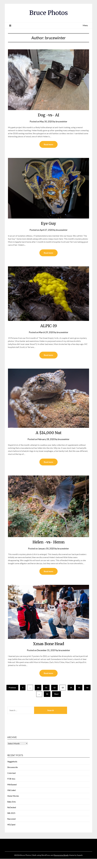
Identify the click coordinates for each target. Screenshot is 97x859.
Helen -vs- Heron (49, 542)
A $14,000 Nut (49, 432)
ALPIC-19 (48, 325)
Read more (48, 144)
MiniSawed (12, 784)
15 (79, 687)
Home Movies (13, 796)
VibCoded (11, 790)
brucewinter (61, 121)
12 (54, 687)
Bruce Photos (48, 13)
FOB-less (11, 779)
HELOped (11, 824)
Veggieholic (12, 761)
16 (87, 687)
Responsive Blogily (61, 855)
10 (38, 687)
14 (71, 687)
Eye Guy (48, 223)
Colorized (11, 773)
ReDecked (11, 807)
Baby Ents (11, 802)
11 (46, 687)
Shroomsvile (12, 767)
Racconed (11, 819)
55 (47, 694)
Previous (12, 687)
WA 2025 (11, 813)
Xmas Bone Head (48, 643)
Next (56, 694)
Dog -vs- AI (48, 115)
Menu (85, 25)
